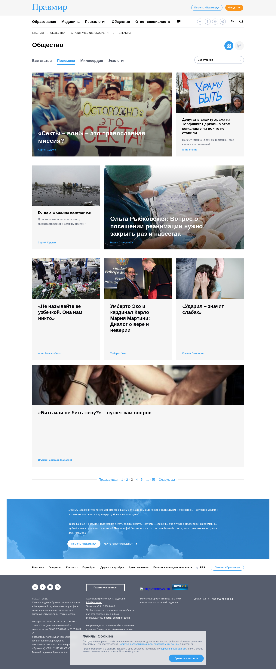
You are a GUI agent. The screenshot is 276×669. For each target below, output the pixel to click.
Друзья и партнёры (112, 567)
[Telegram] (223, 22)
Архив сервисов (139, 567)
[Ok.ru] (208, 22)
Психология (95, 22)
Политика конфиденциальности (172, 567)
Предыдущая (108, 479)
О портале (55, 567)
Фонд (231, 7)
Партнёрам (89, 567)
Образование (44, 22)
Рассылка (38, 567)
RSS (202, 567)
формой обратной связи (117, 618)
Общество (121, 22)
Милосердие (91, 61)
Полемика (66, 61)
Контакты (72, 567)
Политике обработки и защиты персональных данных (149, 644)
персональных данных (173, 648)
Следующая (167, 479)
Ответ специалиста (152, 22)
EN (232, 21)
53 (153, 479)
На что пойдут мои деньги (118, 544)
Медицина (70, 22)
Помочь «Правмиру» (206, 7)
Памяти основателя (105, 587)
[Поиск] (241, 21)
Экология (116, 61)
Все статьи (42, 61)
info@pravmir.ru (94, 602)
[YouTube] (215, 22)
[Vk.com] (200, 22)
